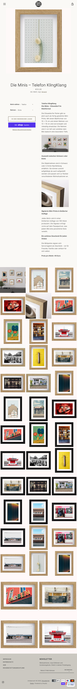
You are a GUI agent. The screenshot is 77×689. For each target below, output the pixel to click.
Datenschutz (8, 662)
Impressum (7, 659)
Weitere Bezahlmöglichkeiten (21, 130)
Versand (44, 92)
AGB (4, 665)
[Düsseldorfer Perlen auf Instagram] (3, 682)
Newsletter (46, 659)
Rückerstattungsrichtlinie (13, 668)
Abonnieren (68, 669)
